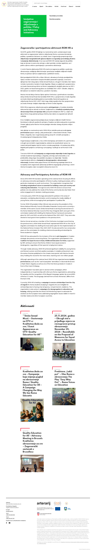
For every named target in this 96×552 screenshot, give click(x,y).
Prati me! (63, 6)
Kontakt (78, 6)
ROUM (56, 6)
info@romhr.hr (9, 511)
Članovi (71, 6)
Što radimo (49, 6)
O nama (34, 6)
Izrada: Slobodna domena (84, 549)
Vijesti (41, 6)
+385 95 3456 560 (10, 514)
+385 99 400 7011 (10, 518)
